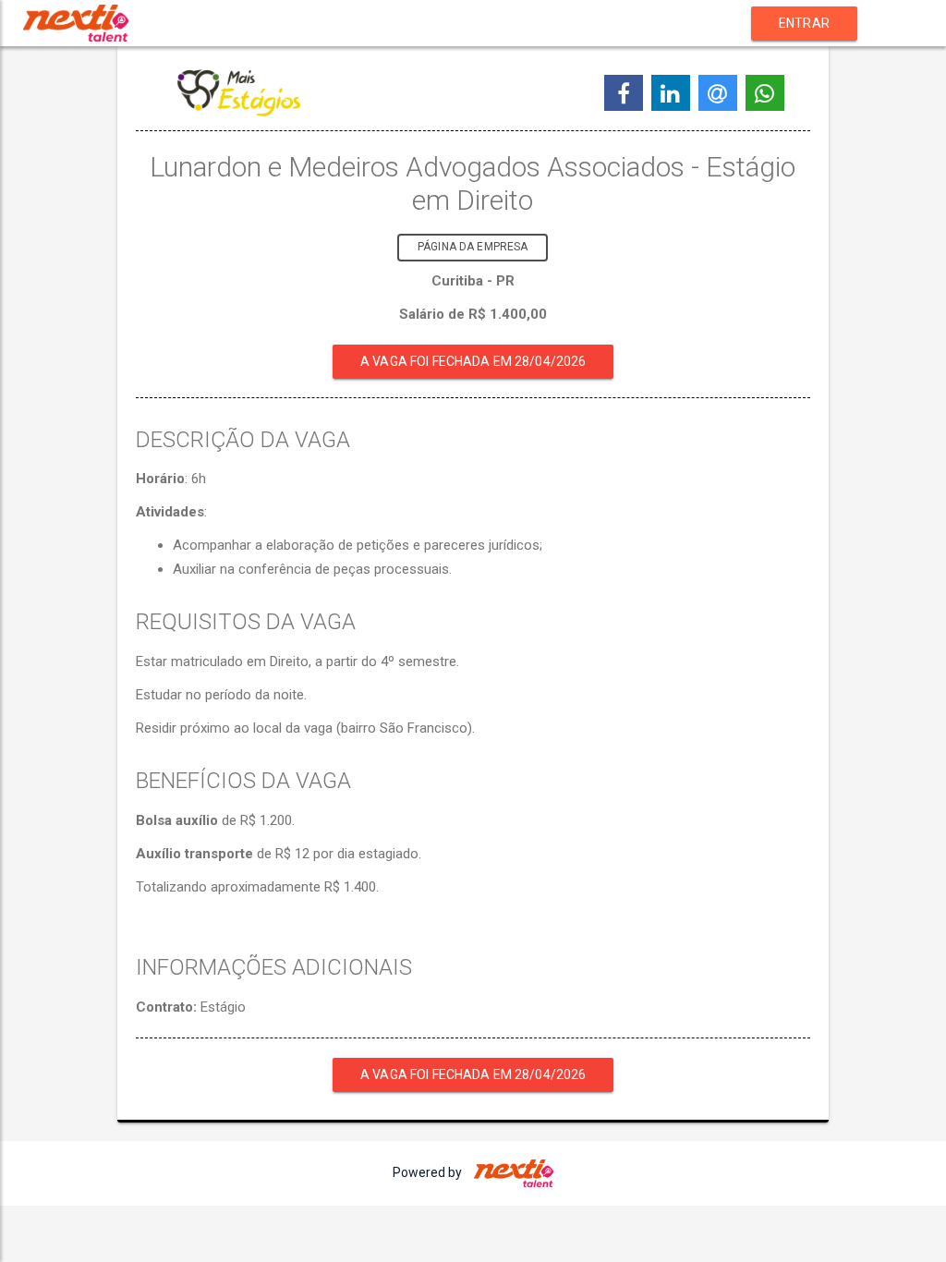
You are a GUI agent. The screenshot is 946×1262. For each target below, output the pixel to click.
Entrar (804, 23)
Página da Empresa (473, 246)
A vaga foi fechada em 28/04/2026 (473, 361)
